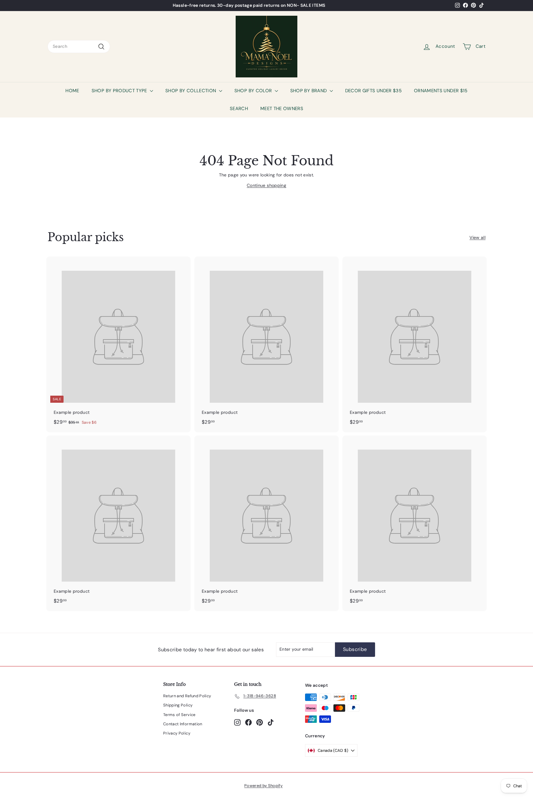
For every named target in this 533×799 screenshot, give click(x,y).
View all (477, 237)
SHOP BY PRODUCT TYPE (120, 91)
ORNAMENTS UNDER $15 (441, 91)
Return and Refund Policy (187, 695)
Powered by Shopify (263, 785)
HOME (72, 91)
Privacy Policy (176, 733)
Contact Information (182, 724)
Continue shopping (266, 185)
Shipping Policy (177, 705)
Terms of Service (179, 714)
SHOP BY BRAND (309, 91)
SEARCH (239, 108)
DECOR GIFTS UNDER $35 (373, 91)
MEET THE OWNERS (281, 108)
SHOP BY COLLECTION (191, 91)
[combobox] (79, 46)
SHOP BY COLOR (253, 91)
